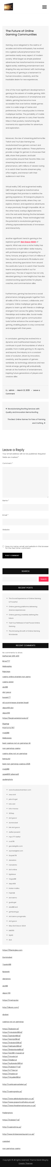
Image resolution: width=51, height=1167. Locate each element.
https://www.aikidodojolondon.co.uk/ (18, 1098)
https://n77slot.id (9, 1070)
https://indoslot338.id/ (12, 1042)
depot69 (6, 713)
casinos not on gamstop (13, 1021)
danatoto (12, 860)
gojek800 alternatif (10, 774)
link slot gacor (14, 827)
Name (5, 500)
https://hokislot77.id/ (11, 1067)
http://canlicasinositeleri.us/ (14, 1084)
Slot (10, 940)
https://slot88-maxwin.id (13, 1053)
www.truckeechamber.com (20, 790)
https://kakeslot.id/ (10, 1029)
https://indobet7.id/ (11, 1120)
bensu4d (6, 758)
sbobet (5, 1014)
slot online (13, 869)
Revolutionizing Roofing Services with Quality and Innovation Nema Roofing (22, 410)
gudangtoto (7, 779)
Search (25, 571)
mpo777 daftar (15, 837)
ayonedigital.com (16, 851)
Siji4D (11, 935)
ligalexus (12, 874)
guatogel (12, 902)
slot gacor (6, 692)
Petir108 (12, 893)
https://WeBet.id (9, 1060)
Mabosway (7, 738)
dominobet (13, 823)
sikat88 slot (13, 907)
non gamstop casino (11, 748)
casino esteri (7, 682)
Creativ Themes (26, 1163)
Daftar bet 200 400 (10, 656)
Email (5, 515)
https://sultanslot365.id (12, 1063)
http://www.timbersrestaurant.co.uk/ (18, 1134)
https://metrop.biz (10, 1000)
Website (6, 529)
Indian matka (14, 888)
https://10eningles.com (12, 950)
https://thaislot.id (9, 1074)
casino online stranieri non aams (16, 676)
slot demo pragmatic (17, 916)
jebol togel (13, 799)
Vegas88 (12, 879)
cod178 (11, 841)
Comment (7, 463)
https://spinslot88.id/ (11, 1036)
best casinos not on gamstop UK (16, 743)
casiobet (6, 1141)
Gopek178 (13, 855)
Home (5, 723)
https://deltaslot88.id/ (12, 1046)
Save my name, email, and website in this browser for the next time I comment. (27, 547)
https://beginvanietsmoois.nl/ (15, 718)
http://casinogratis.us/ (12, 1091)
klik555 (11, 930)
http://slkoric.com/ (10, 1007)
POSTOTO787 (8, 727)
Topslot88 (6, 964)
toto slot (12, 804)
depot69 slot (7, 708)
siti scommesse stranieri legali (15, 702)
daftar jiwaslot (14, 832)
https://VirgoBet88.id (11, 1077)
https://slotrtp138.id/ (11, 1039)
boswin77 (6, 697)
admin (11, 390)
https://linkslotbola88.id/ (13, 1049)
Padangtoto (7, 1112)
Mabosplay (7, 666)
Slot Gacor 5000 (28, 242)
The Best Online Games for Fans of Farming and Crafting (26, 421)
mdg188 (5, 733)
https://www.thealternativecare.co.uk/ (19, 1105)
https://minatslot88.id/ (12, 1032)
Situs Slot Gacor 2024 (17, 926)
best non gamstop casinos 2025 (16, 764)
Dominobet (7, 957)
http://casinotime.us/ (11, 1127)
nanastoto (13, 865)
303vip (11, 813)
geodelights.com (16, 846)
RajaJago (6, 671)
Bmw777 (6, 661)
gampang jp (14, 912)
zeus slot (12, 794)
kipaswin (6, 971)
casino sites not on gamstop (14, 753)
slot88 (5, 687)
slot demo (13, 897)
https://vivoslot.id (10, 1056)
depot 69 (6, 993)
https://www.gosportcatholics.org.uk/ (18, 1102)
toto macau (13, 808)
